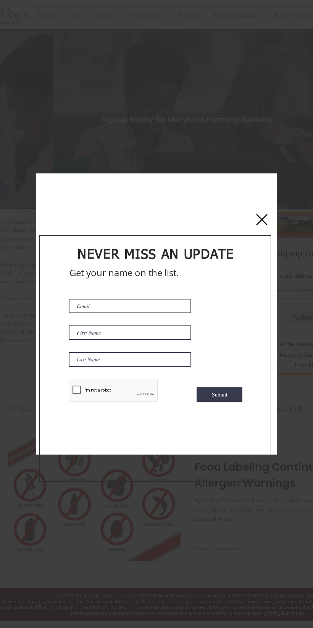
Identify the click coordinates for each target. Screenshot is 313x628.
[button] (262, 219)
